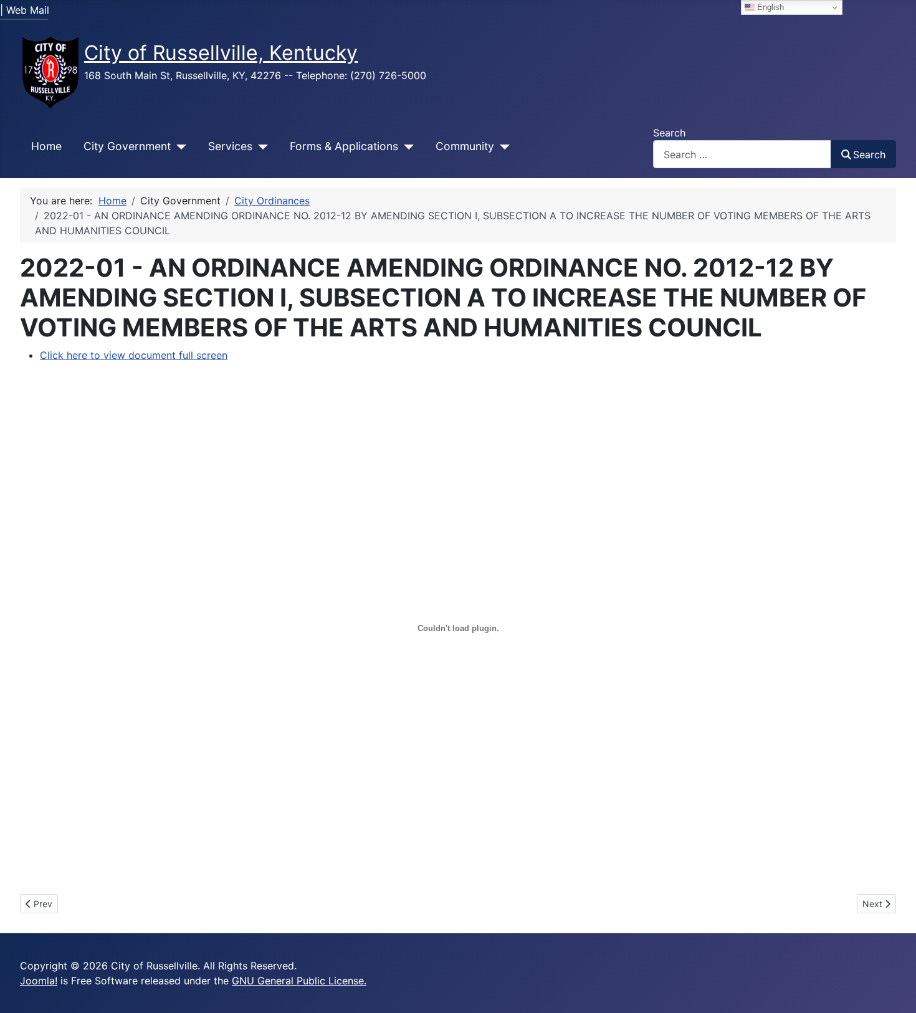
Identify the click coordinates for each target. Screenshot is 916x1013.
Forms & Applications (344, 146)
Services (230, 146)
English (769, 7)
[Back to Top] (894, 990)
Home (46, 146)
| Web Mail (24, 10)
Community (465, 146)
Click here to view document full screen (133, 355)
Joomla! (38, 980)
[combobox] (742, 154)
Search (669, 132)
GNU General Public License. (299, 980)
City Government (127, 146)
